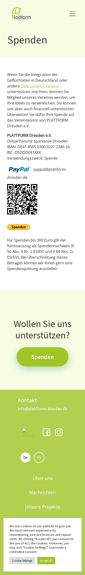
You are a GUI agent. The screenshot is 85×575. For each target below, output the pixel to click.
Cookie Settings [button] (22, 561)
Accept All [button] (46, 561)
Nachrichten (42, 492)
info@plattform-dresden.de (42, 408)
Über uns (43, 478)
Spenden (42, 357)
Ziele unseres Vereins (40, 86)
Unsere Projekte (42, 507)
